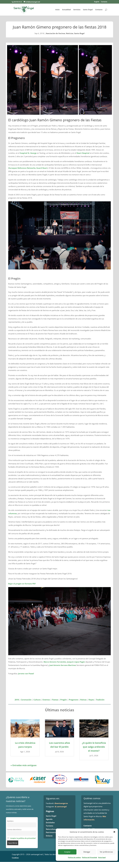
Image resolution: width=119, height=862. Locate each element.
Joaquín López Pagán (76, 662)
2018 (17, 699)
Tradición (100, 699)
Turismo (49, 826)
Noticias (69, 33)
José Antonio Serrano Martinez (62, 665)
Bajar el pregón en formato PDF (22, 583)
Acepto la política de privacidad (23, 838)
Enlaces (49, 836)
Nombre (10, 821)
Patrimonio (51, 832)
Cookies (15, 858)
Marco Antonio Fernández (55, 662)
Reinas (83, 699)
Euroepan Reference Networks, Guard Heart (28, 168)
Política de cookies (74, 857)
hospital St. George (28, 153)
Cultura (37, 699)
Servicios (76, 10)
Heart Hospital (83, 153)
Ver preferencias (106, 852)
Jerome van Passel (26, 673)
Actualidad (66, 10)
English (96, 2)
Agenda (49, 819)
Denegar (86, 852)
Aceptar (67, 852)
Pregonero (73, 699)
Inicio (57, 10)
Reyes (91, 699)
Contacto (104, 2)
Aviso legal (102, 857)
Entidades (50, 822)
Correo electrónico (14, 830)
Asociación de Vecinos (55, 33)
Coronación (26, 699)
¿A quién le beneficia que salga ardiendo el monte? (94, 746)
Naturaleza (51, 829)
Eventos (46, 699)
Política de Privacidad (89, 857)
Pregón (63, 699)
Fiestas (55, 699)
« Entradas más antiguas (23, 765)
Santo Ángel (88, 10)
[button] (114, 832)
